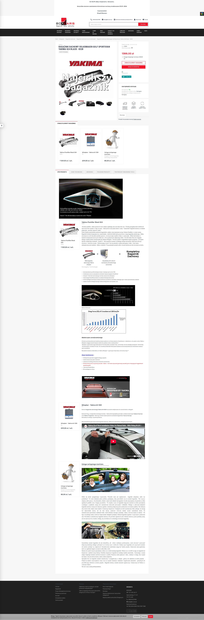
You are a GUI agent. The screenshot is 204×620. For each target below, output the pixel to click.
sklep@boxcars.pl (132, 602)
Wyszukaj (143, 24)
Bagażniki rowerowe (68, 31)
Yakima (60, 44)
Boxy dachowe (102, 31)
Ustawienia (137, 616)
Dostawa (105, 591)
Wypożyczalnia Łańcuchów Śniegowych (113, 597)
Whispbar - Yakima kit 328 (90, 152)
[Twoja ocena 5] (136, 45)
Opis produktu (62, 172)
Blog (146, 30)
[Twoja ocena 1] (130, 45)
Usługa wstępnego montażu (92, 464)
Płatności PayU (107, 589)
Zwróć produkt (59, 600)
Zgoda (150, 616)
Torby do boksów (95, 32)
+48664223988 (132, 599)
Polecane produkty (103, 172)
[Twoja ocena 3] (133, 45)
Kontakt (57, 595)
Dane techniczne (76, 172)
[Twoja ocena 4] (135, 45)
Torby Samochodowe (86, 31)
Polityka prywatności (60, 593)
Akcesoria (131, 30)
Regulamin (58, 589)
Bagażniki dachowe (59, 31)
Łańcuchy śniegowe (122, 31)
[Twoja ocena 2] (132, 45)
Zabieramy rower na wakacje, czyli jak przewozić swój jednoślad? (88, 587)
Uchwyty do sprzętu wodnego (111, 32)
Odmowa (144, 616)
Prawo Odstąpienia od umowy (63, 591)
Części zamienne (139, 31)
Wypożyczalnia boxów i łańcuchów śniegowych (111, 594)
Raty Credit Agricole (108, 586)
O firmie (57, 586)
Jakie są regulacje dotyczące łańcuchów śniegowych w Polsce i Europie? (89, 591)
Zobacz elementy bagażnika (134, 62)
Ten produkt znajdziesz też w (124, 172)
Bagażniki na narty (76, 31)
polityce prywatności (91, 617)
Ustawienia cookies (60, 598)
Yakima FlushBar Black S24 (68, 152)
